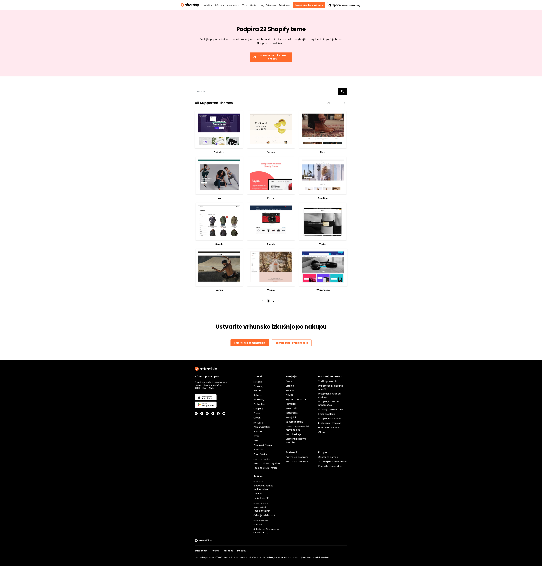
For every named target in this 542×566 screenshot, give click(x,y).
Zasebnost (201, 550)
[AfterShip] (190, 5)
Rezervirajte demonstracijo (308, 5)
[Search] (262, 5)
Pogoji (215, 550)
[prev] (263, 301)
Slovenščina (205, 540)
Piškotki (241, 550)
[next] (278, 301)
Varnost (228, 550)
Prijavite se (271, 5)
